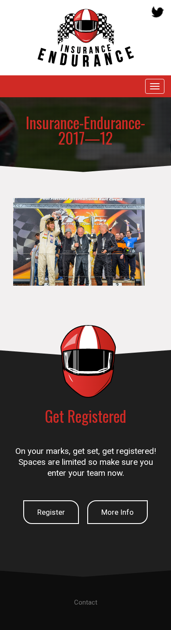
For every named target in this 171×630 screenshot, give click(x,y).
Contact (85, 602)
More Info (117, 512)
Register (51, 512)
